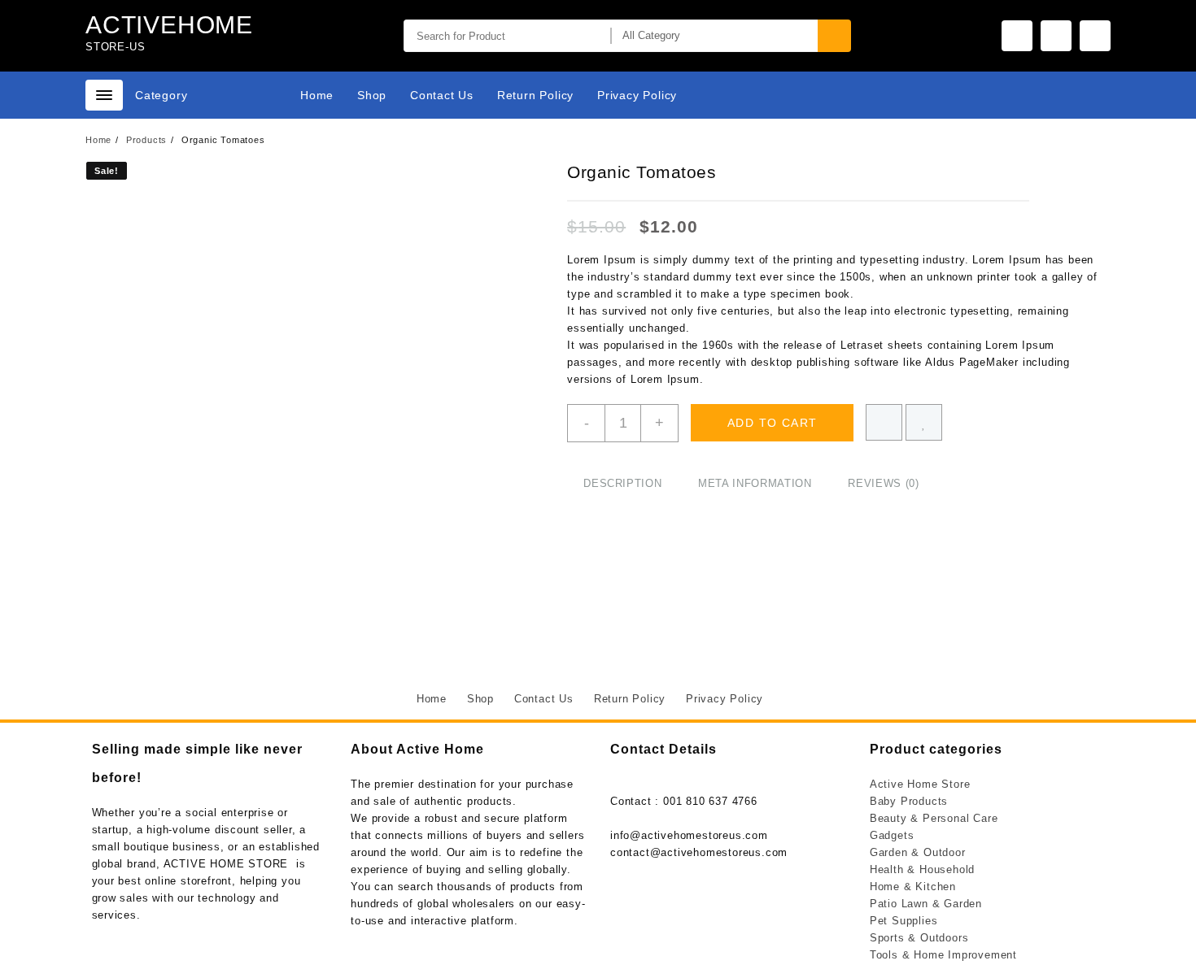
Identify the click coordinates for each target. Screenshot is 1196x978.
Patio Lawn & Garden (926, 904)
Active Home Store (920, 784)
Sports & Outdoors (919, 938)
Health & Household (922, 869)
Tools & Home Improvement (943, 955)
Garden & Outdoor (918, 852)
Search (834, 36)
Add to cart (772, 422)
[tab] (622, 484)
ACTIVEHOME (169, 24)
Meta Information (754, 483)
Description (622, 483)
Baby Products (909, 801)
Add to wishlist (924, 422)
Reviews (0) (883, 483)
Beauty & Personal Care (934, 818)
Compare (884, 422)
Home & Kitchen (913, 886)
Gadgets (892, 835)
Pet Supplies (904, 921)
